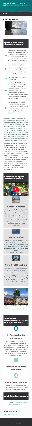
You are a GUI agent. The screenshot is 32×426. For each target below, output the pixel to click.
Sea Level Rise (16, 237)
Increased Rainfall (16, 207)
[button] (5, 29)
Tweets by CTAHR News (10, 414)
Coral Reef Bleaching (16, 265)
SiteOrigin (18, 423)
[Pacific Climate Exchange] (16, 4)
